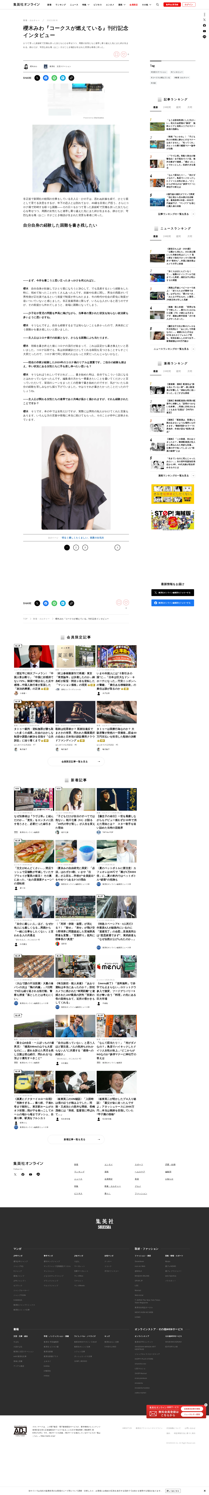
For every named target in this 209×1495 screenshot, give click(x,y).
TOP (25, 619)
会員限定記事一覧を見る (75, 761)
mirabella (139, 1383)
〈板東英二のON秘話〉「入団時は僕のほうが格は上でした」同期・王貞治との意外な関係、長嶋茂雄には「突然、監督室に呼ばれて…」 (75, 1107)
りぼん (77, 1261)
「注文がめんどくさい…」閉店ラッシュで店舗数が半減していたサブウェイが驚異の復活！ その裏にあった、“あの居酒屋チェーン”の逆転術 (34, 876)
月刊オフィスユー (111, 1271)
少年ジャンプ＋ (20, 1281)
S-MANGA (18, 1300)
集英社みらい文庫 (111, 1342)
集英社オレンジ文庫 (82, 1347)
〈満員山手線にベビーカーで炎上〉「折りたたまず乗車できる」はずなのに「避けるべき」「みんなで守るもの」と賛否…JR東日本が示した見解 (180, 294)
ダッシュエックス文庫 (83, 1356)
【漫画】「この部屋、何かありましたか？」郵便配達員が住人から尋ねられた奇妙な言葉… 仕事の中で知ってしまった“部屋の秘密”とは (180, 445)
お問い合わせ (190, 1428)
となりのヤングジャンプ (54, 1276)
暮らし (107, 1193)
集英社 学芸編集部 (51, 1342)
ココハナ (108, 1266)
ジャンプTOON (20, 1295)
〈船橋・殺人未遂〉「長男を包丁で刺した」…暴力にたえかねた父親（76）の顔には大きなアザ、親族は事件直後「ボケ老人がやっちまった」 (180, 313)
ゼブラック (18, 1286)
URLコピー (71, 78)
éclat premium (141, 1378)
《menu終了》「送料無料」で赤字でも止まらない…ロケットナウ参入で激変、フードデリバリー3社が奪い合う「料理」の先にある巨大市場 (116, 991)
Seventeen (139, 1261)
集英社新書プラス (51, 1356)
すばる (16, 1342)
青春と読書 (18, 1361)
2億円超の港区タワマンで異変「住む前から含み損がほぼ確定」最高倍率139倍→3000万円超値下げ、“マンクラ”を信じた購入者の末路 (180, 200)
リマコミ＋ (78, 1281)
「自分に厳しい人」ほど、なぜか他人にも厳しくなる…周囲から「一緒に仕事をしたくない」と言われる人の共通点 (34, 929)
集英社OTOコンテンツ (144, 1342)
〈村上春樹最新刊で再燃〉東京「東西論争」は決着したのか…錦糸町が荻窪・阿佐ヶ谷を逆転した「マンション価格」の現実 (75, 679)
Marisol (138, 1290)
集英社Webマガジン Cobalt (85, 1342)
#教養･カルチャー (182, 77)
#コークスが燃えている (160, 77)
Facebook (46, 78)
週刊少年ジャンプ (21, 1261)
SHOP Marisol (141, 1373)
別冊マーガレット (81, 1271)
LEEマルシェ (140, 1369)
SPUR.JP (139, 1281)
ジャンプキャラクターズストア (147, 1354)
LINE (54, 78)
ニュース (74, 5)
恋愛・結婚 (170, 1164)
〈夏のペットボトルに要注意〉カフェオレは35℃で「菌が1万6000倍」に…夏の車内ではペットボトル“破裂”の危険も (116, 874)
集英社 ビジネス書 (51, 1347)
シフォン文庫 (79, 1352)
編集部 (168, 1172)
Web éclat (139, 1295)
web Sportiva (170, 1276)
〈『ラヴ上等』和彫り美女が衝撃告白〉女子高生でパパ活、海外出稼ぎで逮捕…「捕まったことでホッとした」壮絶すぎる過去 (180, 162)
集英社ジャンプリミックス (24, 1305)
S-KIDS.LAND (110, 1347)
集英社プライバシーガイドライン (149, 1428)
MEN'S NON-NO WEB (144, 1312)
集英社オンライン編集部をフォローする (175, 593)
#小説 (153, 83)
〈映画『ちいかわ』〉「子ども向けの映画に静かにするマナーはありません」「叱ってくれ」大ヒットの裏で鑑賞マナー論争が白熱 (180, 142)
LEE (136, 1286)
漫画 (106, 1172)
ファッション (141, 1193)
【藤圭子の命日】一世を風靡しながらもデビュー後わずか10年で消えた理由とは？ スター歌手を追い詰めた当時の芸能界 (116, 822)
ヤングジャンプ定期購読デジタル (57, 1266)
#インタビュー (177, 72)
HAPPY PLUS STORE (144, 1359)
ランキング (60, 5)
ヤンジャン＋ (49, 1271)
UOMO (137, 1317)
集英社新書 (48, 1352)
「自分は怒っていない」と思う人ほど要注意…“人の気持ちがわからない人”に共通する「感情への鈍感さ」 (75, 1048)
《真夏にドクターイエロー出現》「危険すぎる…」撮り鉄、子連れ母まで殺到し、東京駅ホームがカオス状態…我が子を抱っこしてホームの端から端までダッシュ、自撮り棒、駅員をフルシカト (34, 1109)
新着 (49, 5)
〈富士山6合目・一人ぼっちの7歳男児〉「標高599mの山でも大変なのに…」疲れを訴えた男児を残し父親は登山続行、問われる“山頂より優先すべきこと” (34, 1050)
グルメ (138, 1186)
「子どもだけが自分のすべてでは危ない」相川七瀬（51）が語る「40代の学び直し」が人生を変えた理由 (75, 822)
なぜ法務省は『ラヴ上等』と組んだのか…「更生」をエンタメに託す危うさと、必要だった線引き (34, 820)
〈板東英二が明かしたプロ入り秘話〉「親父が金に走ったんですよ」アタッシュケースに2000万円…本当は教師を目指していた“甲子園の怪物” (116, 1107)
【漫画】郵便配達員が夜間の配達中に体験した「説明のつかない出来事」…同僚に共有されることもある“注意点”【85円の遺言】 (180, 406)
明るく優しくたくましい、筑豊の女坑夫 (83, 537)
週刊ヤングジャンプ (52, 1261)
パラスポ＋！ (170, 1281)
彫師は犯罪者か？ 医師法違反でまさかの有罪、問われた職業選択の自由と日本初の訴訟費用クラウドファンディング (75, 735)
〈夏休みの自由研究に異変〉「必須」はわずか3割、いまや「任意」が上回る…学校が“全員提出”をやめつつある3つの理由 (75, 874)
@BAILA (138, 1271)
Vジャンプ (18, 1271)
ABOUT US (127, 1428)
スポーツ (59, 1096)
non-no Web (140, 1266)
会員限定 (134, 5)
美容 (137, 1179)
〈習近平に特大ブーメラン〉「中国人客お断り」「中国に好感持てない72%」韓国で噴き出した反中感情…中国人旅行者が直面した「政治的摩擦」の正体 (34, 681)
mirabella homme (142, 1388)
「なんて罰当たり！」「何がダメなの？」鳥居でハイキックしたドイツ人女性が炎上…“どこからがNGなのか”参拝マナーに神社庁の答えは (116, 1050)
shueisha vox (140, 1364)
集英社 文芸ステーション (24, 1352)
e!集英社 (47, 1371)
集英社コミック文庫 (22, 1310)
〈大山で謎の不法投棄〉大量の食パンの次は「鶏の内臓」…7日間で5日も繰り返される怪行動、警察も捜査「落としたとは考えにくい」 (34, 991)
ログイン (189, 4)
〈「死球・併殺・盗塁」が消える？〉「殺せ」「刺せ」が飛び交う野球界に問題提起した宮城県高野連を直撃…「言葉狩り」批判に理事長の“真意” (75, 931)
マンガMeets (79, 1286)
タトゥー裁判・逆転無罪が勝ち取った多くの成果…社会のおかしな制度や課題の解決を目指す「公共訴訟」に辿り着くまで (34, 735)
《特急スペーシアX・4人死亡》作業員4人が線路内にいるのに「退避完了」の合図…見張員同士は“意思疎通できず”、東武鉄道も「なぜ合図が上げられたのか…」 (116, 931)
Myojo (167, 1261)
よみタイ (47, 1361)
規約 (168, 1433)
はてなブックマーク (63, 78)
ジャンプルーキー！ (22, 1290)
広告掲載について (173, 1428)
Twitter (37, 78)
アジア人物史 (19, 1366)
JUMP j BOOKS (80, 1361)
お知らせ (169, 1179)
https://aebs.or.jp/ (48, 1436)
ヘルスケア (140, 1172)
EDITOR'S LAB (171, 1347)
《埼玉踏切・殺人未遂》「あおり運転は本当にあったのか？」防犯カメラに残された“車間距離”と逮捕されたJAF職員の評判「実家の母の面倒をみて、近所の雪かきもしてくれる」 (75, 993)
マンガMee (78, 1276)
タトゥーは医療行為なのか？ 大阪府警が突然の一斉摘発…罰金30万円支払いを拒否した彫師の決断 (116, 734)
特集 (76, 1186)
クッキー (108, 1261)
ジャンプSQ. (19, 1266)
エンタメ (110, 5)
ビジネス (98, 5)
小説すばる (18, 1347)
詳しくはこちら (173, 1491)
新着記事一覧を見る (74, 1139)
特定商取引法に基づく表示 (184, 1433)
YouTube (204, 31)
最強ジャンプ (19, 1276)
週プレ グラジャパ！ (173, 1271)
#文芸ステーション (158, 72)
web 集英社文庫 (20, 1356)
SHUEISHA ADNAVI (173, 1342)
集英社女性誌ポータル (144, 1307)
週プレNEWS (170, 1266)
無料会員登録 (172, 4)
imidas (46, 1376)
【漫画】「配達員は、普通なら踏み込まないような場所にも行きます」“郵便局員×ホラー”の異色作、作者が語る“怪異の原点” (180, 426)
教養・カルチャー (31, 20)
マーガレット (79, 1266)
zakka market (140, 1393)
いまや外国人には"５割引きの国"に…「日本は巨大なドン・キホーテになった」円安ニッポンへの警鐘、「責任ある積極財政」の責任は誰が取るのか (116, 681)
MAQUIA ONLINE (142, 1276)
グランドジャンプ (51, 1281)
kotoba (47, 1366)
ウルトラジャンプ (51, 1286)
